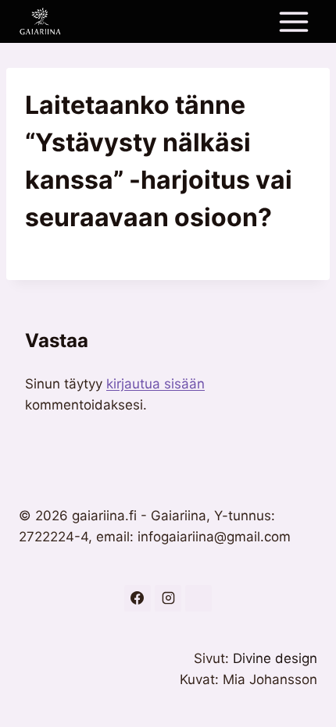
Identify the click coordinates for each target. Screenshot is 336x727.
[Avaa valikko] (293, 21)
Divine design (275, 658)
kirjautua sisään (155, 384)
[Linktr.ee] (198, 598)
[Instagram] (168, 598)
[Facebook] (137, 598)
